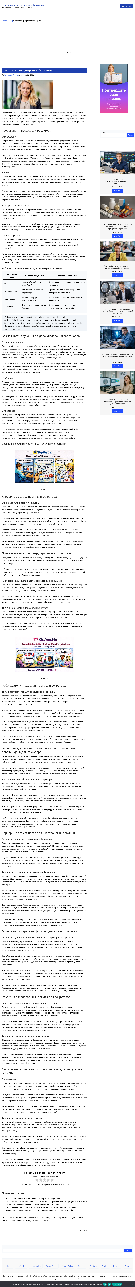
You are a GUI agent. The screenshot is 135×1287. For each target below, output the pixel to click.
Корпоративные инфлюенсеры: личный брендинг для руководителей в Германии (41, 1207)
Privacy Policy (67, 1266)
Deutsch (116, 1266)
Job (21, 323)
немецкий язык (20, 1217)
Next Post (84, 1231)
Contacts (93, 1266)
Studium (15, 323)
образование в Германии (39, 1217)
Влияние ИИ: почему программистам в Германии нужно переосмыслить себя (39, 1210)
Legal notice (36, 1266)
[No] (133, 1284)
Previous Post (6, 1231)
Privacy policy (117, 1284)
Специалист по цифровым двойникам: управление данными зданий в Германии (117, 402)
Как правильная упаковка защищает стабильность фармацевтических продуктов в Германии (46, 1201)
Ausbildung (66, 320)
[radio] (36, 1180)
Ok (105, 1284)
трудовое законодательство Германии (32, 1220)
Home (9, 1266)
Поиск (103, 132)
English (105, 1266)
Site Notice (21, 1266)
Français (128, 1266)
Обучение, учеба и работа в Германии (23, 5)
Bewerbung (31, 323)
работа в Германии (58, 1217)
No (109, 1284)
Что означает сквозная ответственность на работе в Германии (33, 1198)
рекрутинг (72, 1217)
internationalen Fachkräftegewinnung (19, 326)
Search (4, 1247)
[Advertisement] (67, 38)
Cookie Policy (51, 1266)
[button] (126, 6)
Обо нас (81, 1266)
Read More (117, 191)
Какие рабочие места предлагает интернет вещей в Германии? (33, 1204)
